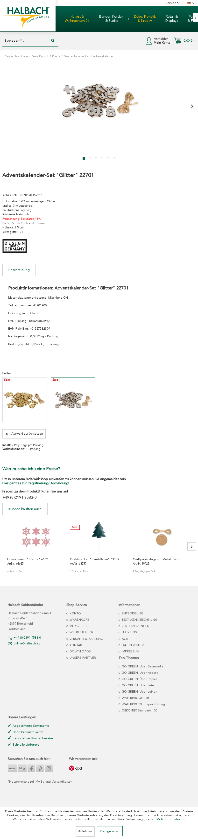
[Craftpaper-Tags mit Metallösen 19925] (162, 537)
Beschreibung (19, 270)
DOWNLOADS (80, 651)
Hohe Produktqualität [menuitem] (27, 732)
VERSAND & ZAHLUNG (86, 639)
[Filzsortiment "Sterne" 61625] (36, 537)
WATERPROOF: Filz (135, 698)
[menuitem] (77, 19)
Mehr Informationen (170, 819)
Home (24, 56)
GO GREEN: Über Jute (137, 685)
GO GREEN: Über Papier (139, 679)
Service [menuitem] (171, 3)
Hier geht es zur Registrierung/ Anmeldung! (35, 483)
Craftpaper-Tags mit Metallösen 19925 (159, 559)
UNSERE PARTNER (82, 657)
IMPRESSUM (130, 651)
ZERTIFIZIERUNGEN (135, 626)
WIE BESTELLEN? (81, 632)
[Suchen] (52, 40)
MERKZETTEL (78, 626)
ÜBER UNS (129, 632)
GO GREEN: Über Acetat (139, 672)
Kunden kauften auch (25, 509)
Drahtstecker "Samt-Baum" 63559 (94, 559)
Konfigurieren (110, 831)
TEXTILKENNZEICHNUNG (139, 619)
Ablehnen (85, 831)
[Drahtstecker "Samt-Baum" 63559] (99, 537)
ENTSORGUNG (132, 613)
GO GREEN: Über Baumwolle (142, 666)
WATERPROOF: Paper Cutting (143, 704)
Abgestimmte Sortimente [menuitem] (31, 725)
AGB (124, 639)
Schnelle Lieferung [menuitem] (26, 744)
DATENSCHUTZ (132, 645)
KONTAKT (76, 645)
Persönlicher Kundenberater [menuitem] (32, 738)
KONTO (75, 613)
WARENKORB (79, 619)
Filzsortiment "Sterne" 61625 (28, 559)
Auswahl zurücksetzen (27, 433)
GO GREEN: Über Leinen (139, 691)
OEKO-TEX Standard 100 (139, 710)
